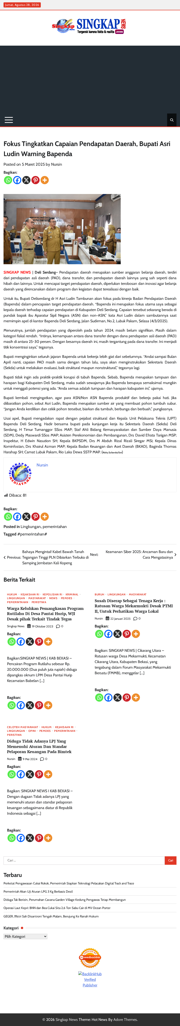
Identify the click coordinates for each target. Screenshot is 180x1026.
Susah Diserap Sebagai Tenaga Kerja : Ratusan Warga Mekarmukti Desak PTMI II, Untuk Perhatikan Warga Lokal (134, 606)
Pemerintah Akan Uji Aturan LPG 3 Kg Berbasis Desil (38, 891)
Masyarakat (37, 598)
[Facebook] (17, 180)
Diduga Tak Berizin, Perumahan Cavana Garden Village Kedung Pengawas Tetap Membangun (65, 899)
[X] (26, 180)
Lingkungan (31, 526)
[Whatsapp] (8, 180)
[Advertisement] (90, 78)
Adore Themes (125, 1019)
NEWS (53, 598)
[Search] (171, 120)
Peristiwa (39, 602)
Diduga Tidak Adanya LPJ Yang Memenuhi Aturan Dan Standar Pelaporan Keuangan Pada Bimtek (39, 746)
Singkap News (15, 626)
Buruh (99, 594)
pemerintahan (55, 526)
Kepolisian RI (52, 594)
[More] (45, 180)
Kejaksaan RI (30, 594)
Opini (32, 731)
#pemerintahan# (32, 533)
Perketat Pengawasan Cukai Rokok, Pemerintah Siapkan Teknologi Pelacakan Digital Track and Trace (69, 883)
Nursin (56, 164)
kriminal (72, 594)
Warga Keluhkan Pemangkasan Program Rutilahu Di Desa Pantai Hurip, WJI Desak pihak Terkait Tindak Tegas (45, 614)
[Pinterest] (35, 180)
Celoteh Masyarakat (22, 727)
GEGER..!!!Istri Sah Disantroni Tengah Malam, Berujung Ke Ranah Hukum (51, 916)
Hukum (12, 594)
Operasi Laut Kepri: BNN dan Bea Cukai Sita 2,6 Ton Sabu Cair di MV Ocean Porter (57, 908)
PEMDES (66, 598)
